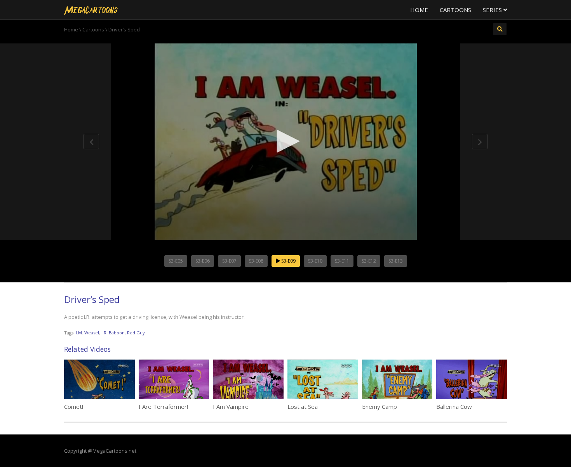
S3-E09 (288, 261)
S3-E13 (395, 261)
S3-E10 (315, 261)
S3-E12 (369, 261)
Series (493, 10)
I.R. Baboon (113, 333)
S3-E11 (342, 261)
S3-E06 (202, 261)
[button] (285, 141)
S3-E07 (229, 261)
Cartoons (455, 10)
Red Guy (136, 333)
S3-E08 (256, 261)
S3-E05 (176, 261)
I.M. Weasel (87, 333)
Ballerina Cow (454, 406)
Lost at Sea (302, 406)
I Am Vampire (231, 406)
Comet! (73, 406)
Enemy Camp (379, 406)
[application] (285, 141)
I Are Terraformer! (163, 406)
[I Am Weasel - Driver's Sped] (91, 9)
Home (419, 10)
